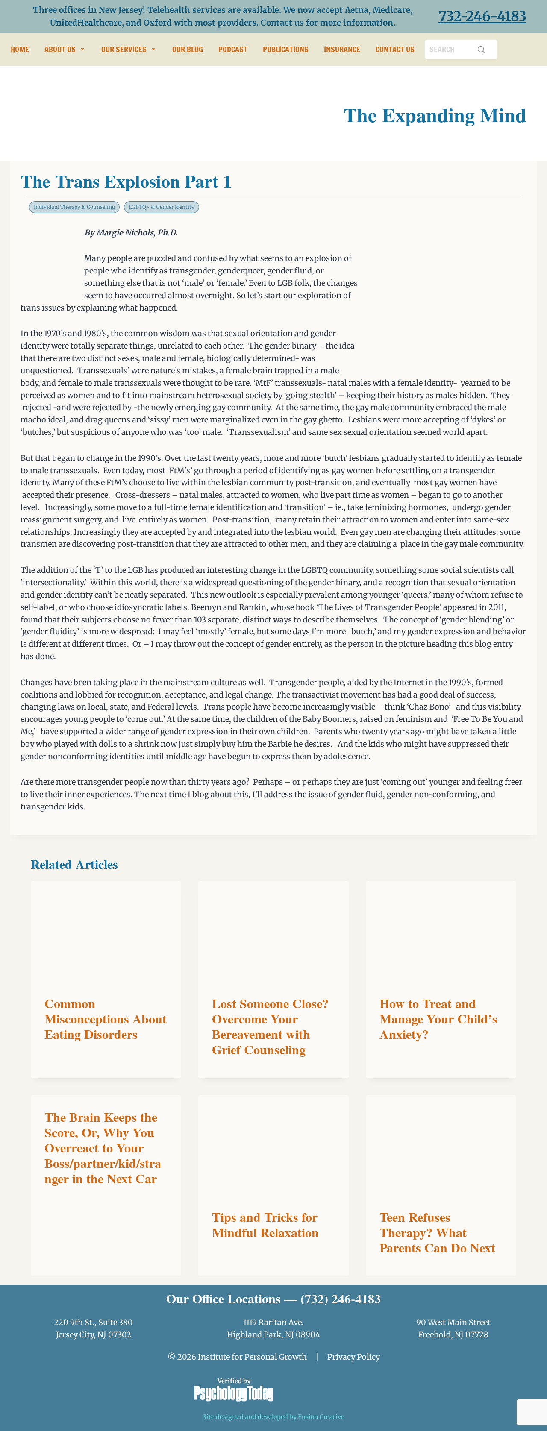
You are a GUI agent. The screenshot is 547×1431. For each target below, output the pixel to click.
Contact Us (395, 49)
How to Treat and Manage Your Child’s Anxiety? (438, 1018)
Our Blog (187, 49)
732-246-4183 (482, 16)
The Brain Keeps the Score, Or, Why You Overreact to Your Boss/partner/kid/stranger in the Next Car (102, 1147)
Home (20, 49)
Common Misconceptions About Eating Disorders (105, 1018)
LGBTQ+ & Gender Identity (161, 207)
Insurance (342, 49)
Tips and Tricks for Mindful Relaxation (265, 1224)
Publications (286, 49)
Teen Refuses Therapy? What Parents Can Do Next (437, 1232)
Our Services (124, 49)
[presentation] (106, 931)
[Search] (481, 49)
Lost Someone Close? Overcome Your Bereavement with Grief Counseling (270, 1026)
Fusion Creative (321, 1417)
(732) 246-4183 (340, 1298)
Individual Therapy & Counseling (74, 207)
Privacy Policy (353, 1357)
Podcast (232, 49)
